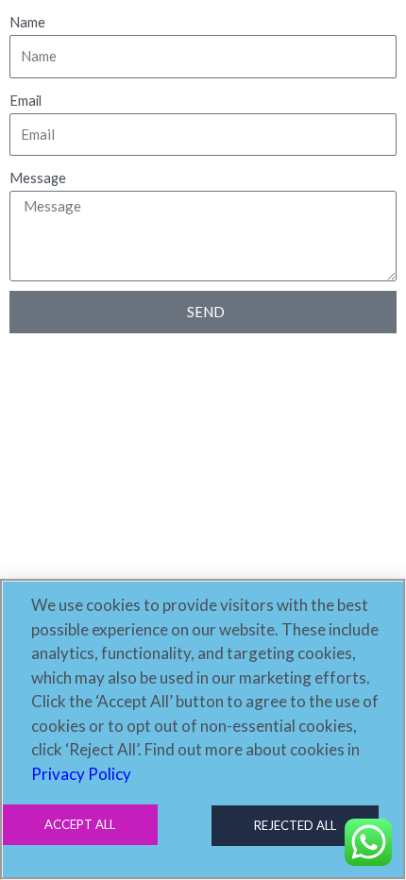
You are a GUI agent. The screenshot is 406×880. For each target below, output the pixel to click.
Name (27, 22)
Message (37, 178)
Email (25, 101)
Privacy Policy (81, 774)
